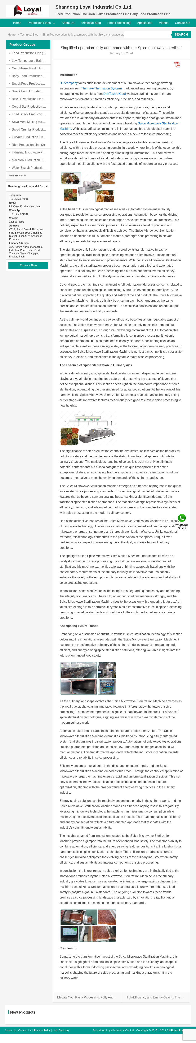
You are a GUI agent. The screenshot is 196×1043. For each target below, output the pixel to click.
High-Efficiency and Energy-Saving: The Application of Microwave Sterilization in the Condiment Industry (155, 997)
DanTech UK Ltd (114, 93)
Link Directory (61, 1030)
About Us (68, 22)
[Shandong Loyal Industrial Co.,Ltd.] (28, 8)
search (181, 34)
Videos (163, 22)
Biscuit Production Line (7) (29, 99)
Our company (69, 83)
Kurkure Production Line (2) (29, 137)
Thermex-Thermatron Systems (102, 88)
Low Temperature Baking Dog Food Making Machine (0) (29, 60)
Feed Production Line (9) (29, 53)
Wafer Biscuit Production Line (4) (29, 167)
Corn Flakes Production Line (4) (29, 68)
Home (17, 22)
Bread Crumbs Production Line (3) (29, 129)
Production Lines (39, 22)
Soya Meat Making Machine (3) (29, 121)
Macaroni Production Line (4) (29, 160)
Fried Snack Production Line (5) (29, 114)
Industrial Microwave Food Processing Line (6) (29, 152)
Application (144, 22)
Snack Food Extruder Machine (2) (29, 91)
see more (16, 175)
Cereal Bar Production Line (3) (29, 106)
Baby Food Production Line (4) (29, 76)
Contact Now (28, 265)
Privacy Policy (42, 1030)
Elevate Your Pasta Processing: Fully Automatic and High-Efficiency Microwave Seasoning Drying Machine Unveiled (87, 997)
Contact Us (182, 22)
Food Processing (119, 22)
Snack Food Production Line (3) (29, 83)
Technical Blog (91, 22)
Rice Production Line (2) (28, 144)
